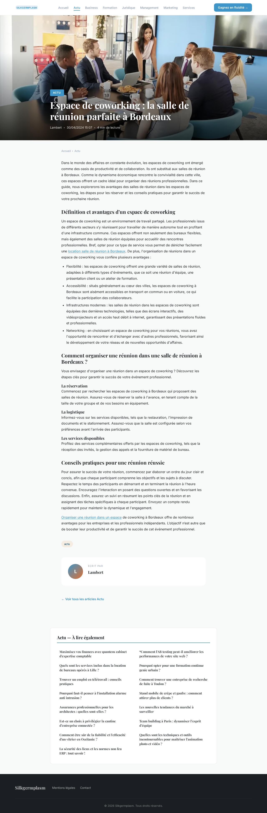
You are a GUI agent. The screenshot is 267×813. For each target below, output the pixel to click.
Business (91, 7)
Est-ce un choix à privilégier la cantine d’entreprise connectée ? (87, 723)
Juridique (128, 7)
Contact (85, 787)
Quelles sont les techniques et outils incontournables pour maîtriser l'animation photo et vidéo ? (171, 739)
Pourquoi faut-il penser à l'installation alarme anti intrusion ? (92, 695)
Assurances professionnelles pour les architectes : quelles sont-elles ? (86, 709)
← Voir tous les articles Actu (82, 599)
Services (189, 7)
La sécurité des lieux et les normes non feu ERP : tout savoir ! (90, 751)
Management (149, 7)
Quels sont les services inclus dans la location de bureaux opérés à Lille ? (92, 667)
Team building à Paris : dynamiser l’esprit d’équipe (170, 723)
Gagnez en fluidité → (233, 7)
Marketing (171, 7)
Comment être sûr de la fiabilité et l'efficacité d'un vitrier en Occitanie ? (92, 737)
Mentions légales (63, 787)
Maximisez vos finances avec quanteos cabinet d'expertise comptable (93, 654)
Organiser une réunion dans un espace (91, 517)
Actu (77, 7)
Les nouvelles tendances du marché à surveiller (166, 709)
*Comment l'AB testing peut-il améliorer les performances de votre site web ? (171, 654)
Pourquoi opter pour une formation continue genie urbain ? (171, 667)
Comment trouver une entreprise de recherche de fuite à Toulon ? (173, 681)
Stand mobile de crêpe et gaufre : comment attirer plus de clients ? (170, 695)
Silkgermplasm (30, 787)
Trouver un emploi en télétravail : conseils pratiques (90, 681)
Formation (110, 7)
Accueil (63, 7)
